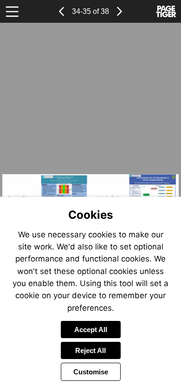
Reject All (90, 350)
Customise (90, 372)
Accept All (90, 329)
